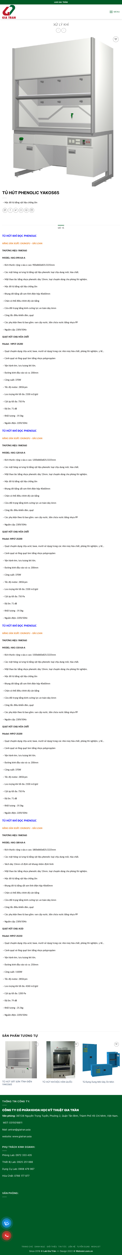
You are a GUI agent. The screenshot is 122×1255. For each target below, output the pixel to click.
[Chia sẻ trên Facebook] (10, 210)
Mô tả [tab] (61, 228)
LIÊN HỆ (71, 1246)
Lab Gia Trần (49, 1251)
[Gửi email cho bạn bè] (21, 210)
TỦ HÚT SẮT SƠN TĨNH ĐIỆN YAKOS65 (17, 1083)
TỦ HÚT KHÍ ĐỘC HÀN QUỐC (57, 1082)
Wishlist (96, 1246)
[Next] (119, 1068)
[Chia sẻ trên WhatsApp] (5, 210)
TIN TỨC (62, 1246)
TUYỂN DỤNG (83, 1246)
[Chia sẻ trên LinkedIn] (31, 210)
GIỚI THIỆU (52, 1246)
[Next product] (58, 30)
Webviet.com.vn (84, 1251)
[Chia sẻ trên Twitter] (15, 210)
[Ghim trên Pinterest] (26, 210)
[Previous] (2, 1068)
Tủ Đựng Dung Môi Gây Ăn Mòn (98, 1082)
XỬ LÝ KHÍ (61, 24)
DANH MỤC (40, 1246)
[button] (114, 11)
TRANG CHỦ (27, 1246)
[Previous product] (63, 30)
